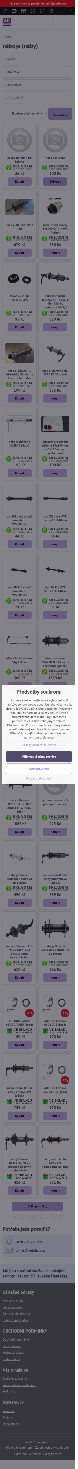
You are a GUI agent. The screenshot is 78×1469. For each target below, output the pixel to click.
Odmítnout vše (39, 769)
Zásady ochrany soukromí (39, 745)
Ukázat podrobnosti (39, 778)
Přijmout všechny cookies (39, 756)
